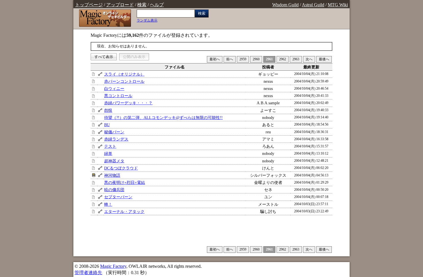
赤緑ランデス (116, 139)
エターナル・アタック (124, 211)
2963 (295, 59)
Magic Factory (113, 266)
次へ (309, 59)
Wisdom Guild (285, 4)
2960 (256, 59)
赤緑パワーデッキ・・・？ (128, 103)
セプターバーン (118, 197)
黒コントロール (118, 95)
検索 (141, 4)
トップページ (89, 4)
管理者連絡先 (88, 272)
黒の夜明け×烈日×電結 (124, 182)
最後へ (324, 59)
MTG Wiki (338, 4)
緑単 (108, 153)
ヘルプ (157, 4)
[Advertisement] (211, 230)
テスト (110, 146)
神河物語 (112, 175)
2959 (242, 59)
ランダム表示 (147, 20)
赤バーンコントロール (124, 81)
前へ (229, 59)
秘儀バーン (114, 132)
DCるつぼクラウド (121, 168)
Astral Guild (313, 4)
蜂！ (108, 204)
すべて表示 (103, 57)
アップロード (120, 4)
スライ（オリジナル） (124, 74)
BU (107, 124)
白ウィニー (114, 88)
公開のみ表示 (134, 57)
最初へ (214, 59)
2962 (282, 59)
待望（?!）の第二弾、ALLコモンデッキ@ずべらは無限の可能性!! (163, 117)
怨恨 (108, 110)
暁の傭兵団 (114, 189)
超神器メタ (114, 161)
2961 (269, 59)
